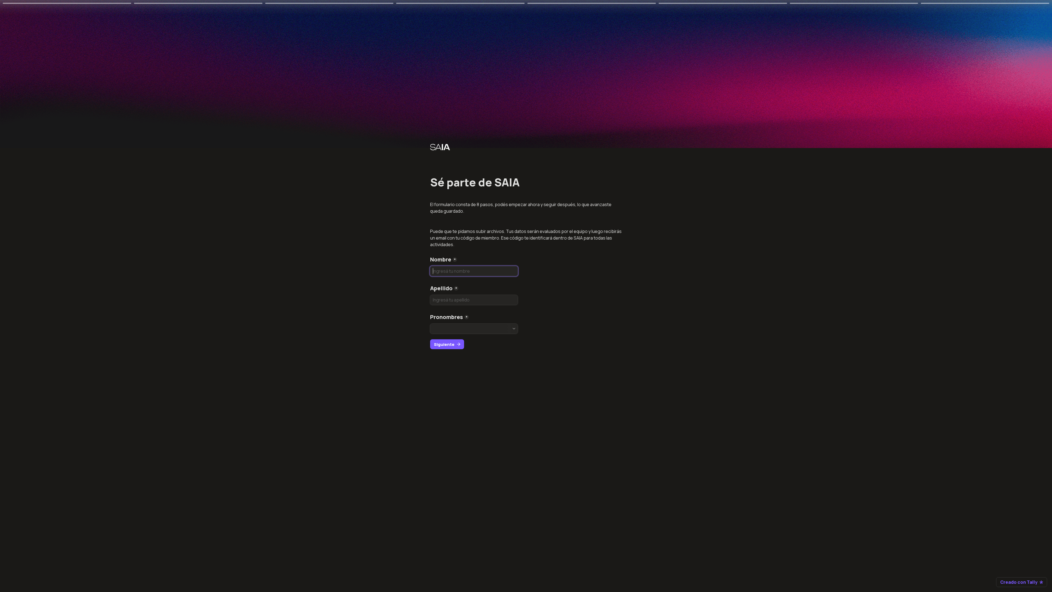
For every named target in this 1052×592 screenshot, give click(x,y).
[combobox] (474, 329)
